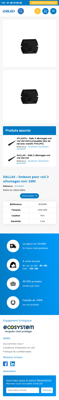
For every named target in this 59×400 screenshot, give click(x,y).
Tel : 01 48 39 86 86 (11, 2)
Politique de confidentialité (17, 351)
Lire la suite (28, 195)
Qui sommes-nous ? (13, 343)
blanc (22, 189)
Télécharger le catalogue (43, 3)
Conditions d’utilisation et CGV (19, 347)
